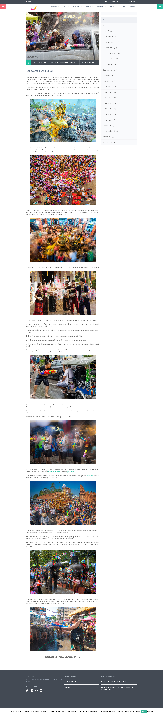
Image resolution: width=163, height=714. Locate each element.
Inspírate (112, 7)
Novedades (106, 137)
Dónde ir (66, 7)
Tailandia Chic (109, 59)
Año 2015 (108, 98)
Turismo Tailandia (42, 62)
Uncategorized (107, 142)
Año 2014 (108, 92)
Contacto (108, 2)
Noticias (132, 7)
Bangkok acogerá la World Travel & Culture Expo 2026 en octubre (117, 688)
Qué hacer (76, 7)
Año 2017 (108, 109)
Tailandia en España (70, 682)
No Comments (89, 62)
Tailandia (54, 7)
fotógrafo (90, 476)
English (29, 1)
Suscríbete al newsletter (120, 2)
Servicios (100, 7)
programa (70, 472)
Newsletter (106, 81)
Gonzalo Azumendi (54, 472)
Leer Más (150, 711)
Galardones (106, 75)
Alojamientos (109, 36)
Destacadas (108, 131)
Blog (123, 7)
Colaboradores (107, 70)
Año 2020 (106, 25)
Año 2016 (108, 103)
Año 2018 (108, 114)
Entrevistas (108, 48)
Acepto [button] (144, 711)
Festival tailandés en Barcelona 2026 (113, 682)
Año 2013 (108, 87)
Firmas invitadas (110, 53)
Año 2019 (108, 120)
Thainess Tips (74, 62)
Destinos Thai (64, 62)
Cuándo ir (89, 7)
